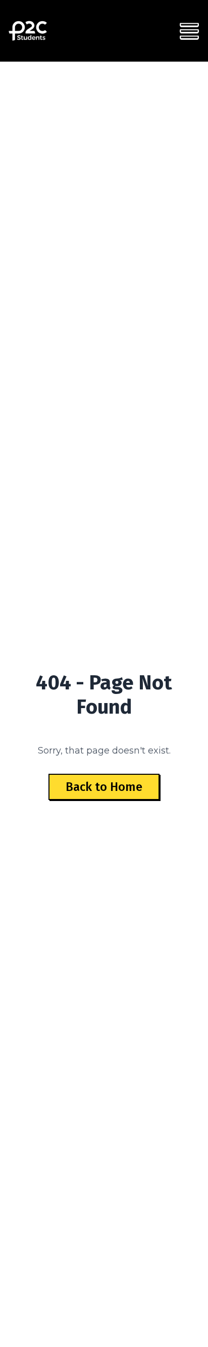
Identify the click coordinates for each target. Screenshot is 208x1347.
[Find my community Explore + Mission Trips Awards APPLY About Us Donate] (189, 31)
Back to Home (104, 787)
